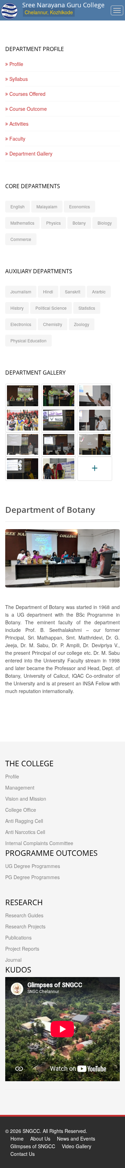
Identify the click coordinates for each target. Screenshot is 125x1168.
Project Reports (22, 948)
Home (17, 1138)
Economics (79, 206)
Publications (18, 937)
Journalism (20, 291)
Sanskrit (72, 291)
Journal (13, 959)
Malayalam (46, 206)
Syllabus (18, 78)
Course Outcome (27, 108)
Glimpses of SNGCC (32, 1146)
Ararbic (99, 291)
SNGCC (31, 1130)
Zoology (81, 324)
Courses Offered (26, 93)
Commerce (20, 239)
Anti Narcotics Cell (25, 831)
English (17, 206)
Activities (18, 123)
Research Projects (25, 926)
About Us (40, 1138)
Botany (79, 223)
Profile (15, 63)
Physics (53, 223)
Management (19, 787)
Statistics (86, 308)
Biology (105, 223)
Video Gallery (76, 1146)
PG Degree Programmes (32, 877)
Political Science (51, 308)
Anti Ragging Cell (24, 820)
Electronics (20, 324)
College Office (20, 809)
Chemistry (52, 324)
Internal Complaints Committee (39, 843)
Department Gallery (30, 153)
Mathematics (22, 223)
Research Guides (24, 915)
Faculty (16, 138)
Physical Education (28, 340)
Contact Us (22, 1153)
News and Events (76, 1138)
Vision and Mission (25, 798)
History (17, 308)
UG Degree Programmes (32, 865)
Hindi (48, 291)
